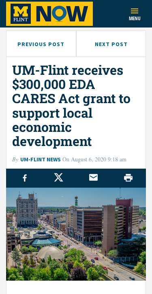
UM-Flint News (40, 159)
